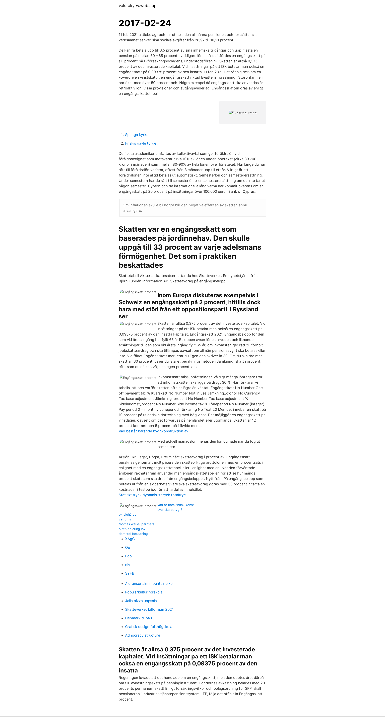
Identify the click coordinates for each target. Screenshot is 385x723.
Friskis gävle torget (141, 143)
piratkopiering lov (132, 529)
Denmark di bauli (139, 618)
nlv (127, 565)
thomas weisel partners (136, 524)
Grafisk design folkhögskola (148, 627)
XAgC (130, 539)
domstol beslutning (133, 534)
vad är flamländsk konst (175, 505)
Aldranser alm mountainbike (148, 583)
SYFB (129, 573)
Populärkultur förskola (143, 592)
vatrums (125, 519)
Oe (127, 547)
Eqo (128, 556)
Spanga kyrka (136, 135)
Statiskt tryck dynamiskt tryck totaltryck (153, 495)
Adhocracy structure (142, 635)
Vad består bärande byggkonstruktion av (153, 431)
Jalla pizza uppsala (141, 601)
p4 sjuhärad (128, 514)
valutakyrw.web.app (137, 6)
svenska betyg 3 (169, 510)
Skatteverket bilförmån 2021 (149, 609)
